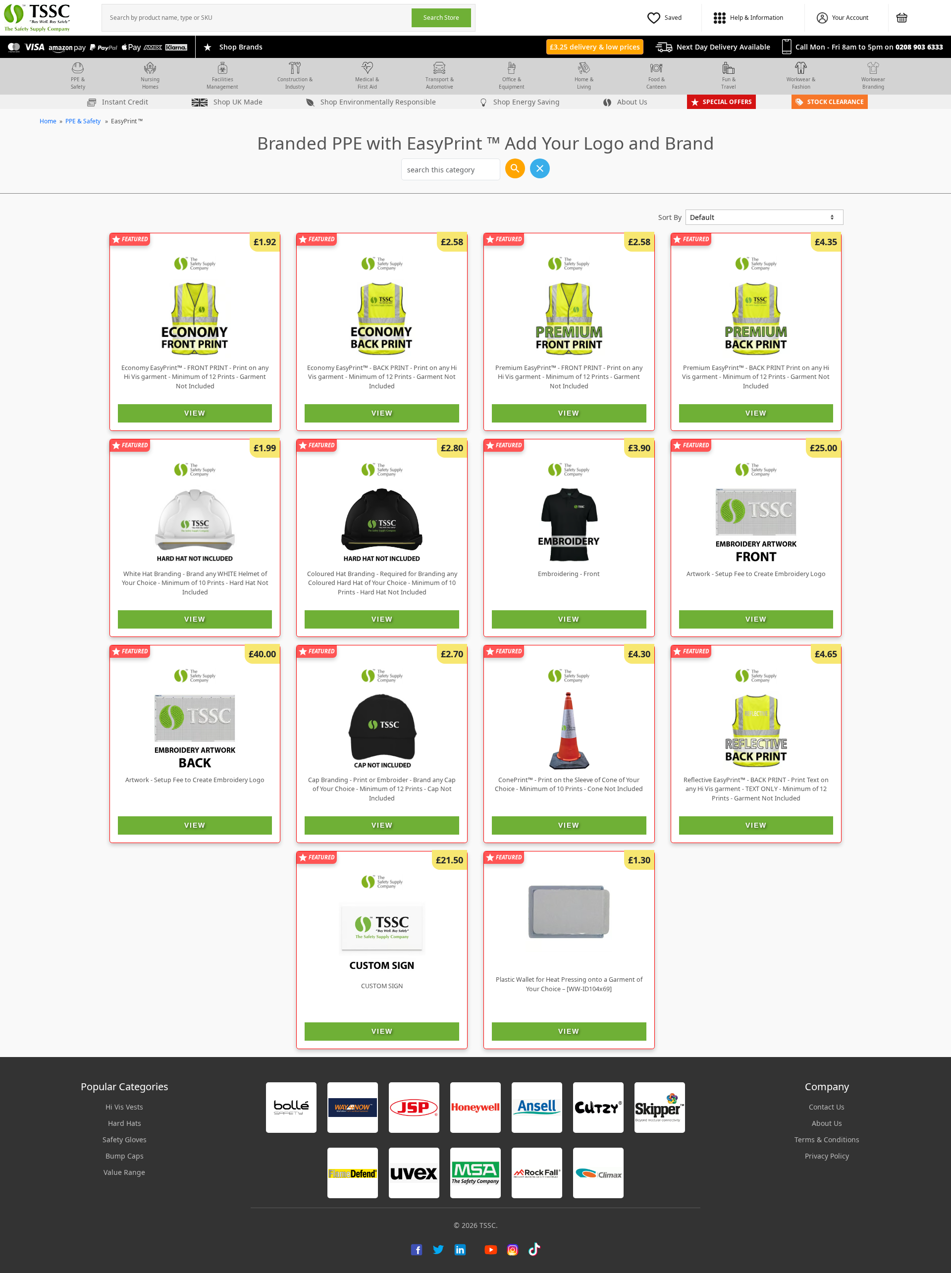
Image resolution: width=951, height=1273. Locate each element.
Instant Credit (124, 101)
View (195, 413)
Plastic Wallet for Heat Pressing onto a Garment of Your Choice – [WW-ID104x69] (569, 984)
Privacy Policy (827, 1156)
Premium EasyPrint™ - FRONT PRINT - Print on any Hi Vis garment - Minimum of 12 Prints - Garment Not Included (568, 377)
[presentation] (257, 17)
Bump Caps (125, 1156)
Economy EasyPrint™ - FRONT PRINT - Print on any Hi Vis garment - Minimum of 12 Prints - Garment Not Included (194, 377)
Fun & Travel (728, 83)
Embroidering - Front (569, 574)
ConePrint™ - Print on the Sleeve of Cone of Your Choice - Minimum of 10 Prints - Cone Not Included (569, 785)
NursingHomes (150, 83)
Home (48, 121)
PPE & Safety (78, 83)
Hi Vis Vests (124, 1107)
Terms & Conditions (826, 1139)
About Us (631, 101)
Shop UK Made (237, 101)
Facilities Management (222, 83)
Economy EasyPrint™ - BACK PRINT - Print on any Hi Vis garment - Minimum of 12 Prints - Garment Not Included (382, 377)
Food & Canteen (656, 83)
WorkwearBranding (873, 83)
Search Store (441, 17)
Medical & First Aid (367, 83)
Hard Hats (124, 1123)
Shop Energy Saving (525, 101)
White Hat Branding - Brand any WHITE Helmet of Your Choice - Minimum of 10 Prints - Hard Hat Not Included (195, 583)
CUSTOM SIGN (382, 986)
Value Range (124, 1172)
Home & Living (584, 83)
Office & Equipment (512, 83)
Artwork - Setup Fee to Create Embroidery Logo (756, 574)
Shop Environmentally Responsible (377, 101)
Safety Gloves (125, 1139)
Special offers (727, 102)
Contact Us (827, 1107)
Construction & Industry (295, 83)
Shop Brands (241, 47)
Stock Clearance (835, 102)
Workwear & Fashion (801, 83)
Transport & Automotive (439, 83)
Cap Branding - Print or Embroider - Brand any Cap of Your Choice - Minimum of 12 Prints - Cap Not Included (382, 789)
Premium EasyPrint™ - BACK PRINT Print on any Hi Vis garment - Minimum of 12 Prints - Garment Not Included (756, 377)
